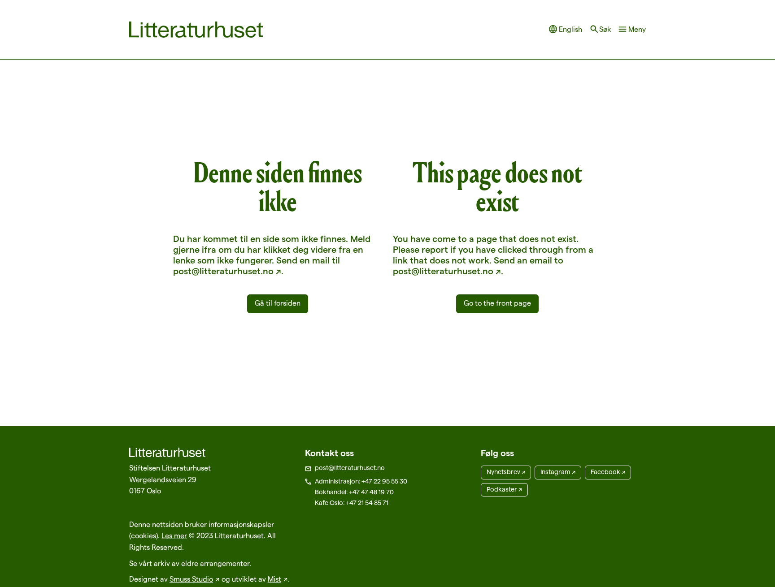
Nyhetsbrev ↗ (506, 471)
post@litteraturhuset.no (350, 467)
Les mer (174, 536)
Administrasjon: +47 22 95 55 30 (361, 481)
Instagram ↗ (557, 471)
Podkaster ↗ (504, 489)
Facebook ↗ (608, 471)
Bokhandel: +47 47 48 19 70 (354, 492)
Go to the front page (497, 303)
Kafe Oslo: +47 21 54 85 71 (351, 502)
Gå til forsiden (277, 303)
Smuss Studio (191, 579)
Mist (274, 579)
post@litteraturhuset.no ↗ (227, 271)
